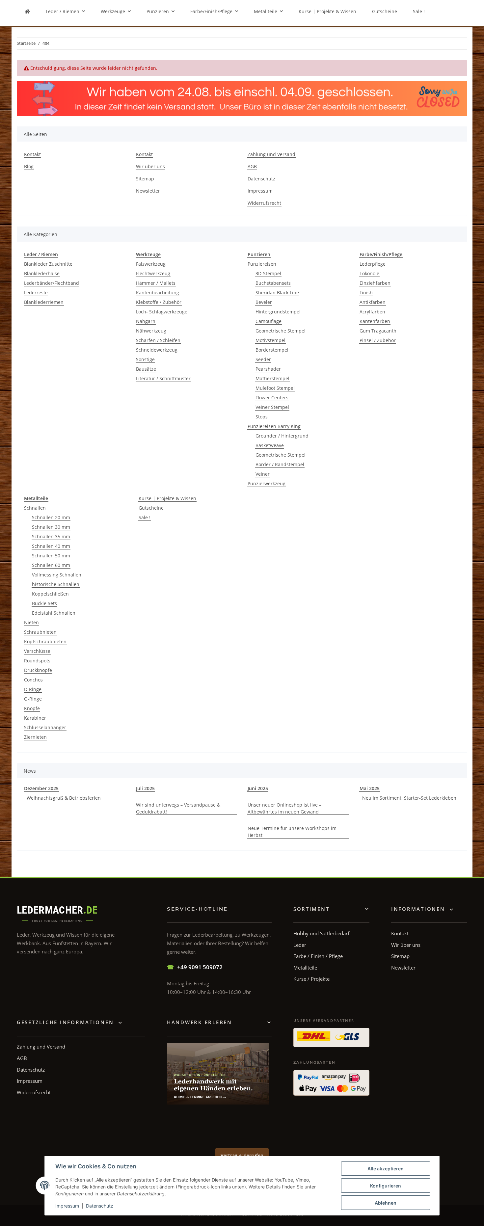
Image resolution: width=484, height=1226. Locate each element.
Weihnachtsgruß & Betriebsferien (64, 798)
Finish (366, 292)
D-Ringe (32, 689)
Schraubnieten (40, 632)
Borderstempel (271, 350)
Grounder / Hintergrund (282, 436)
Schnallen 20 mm (51, 517)
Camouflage (268, 321)
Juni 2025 (258, 788)
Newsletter (148, 191)
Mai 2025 (370, 788)
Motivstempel (270, 340)
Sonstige (145, 359)
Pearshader (268, 369)
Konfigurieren (385, 1185)
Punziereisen (262, 264)
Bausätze (146, 369)
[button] (422, 909)
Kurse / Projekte (311, 978)
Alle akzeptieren (385, 1168)
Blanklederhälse (42, 273)
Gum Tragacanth (378, 331)
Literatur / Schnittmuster (163, 378)
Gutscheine (151, 508)
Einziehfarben (375, 283)
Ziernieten (35, 737)
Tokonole (369, 273)
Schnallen (35, 508)
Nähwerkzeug (151, 331)
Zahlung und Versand (271, 154)
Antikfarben (373, 302)
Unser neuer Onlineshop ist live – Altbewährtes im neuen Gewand (284, 808)
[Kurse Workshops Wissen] (218, 1074)
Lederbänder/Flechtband (51, 283)
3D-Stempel (268, 273)
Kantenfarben (375, 321)
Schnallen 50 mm (51, 555)
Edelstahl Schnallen (53, 613)
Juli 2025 (145, 788)
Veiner (262, 474)
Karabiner (35, 718)
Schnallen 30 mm (51, 527)
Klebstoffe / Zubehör (158, 302)
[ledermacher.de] (27, 11)
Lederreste (36, 292)
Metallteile (305, 967)
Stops (261, 416)
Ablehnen (385, 1203)
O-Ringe (33, 699)
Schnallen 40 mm (51, 546)
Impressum (67, 1206)
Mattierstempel (272, 378)
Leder (299, 945)
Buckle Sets (44, 603)
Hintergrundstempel (278, 311)
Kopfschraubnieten (45, 641)
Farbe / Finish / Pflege (318, 956)
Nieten (31, 622)
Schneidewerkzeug (156, 350)
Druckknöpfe (38, 670)
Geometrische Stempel (280, 331)
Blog (29, 166)
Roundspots (37, 660)
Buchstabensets (273, 283)
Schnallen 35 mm (51, 536)
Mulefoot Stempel (275, 388)
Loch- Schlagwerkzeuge (161, 311)
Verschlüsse (37, 651)
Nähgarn (145, 321)
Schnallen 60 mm (51, 565)
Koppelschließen (50, 594)
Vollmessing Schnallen (56, 575)
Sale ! (144, 517)
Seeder (263, 359)
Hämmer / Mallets (155, 283)
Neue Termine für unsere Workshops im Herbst (292, 831)
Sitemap (145, 178)
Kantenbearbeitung (157, 292)
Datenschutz (99, 1206)
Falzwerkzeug (151, 264)
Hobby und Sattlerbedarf (321, 933)
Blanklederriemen (44, 302)
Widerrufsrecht (264, 203)
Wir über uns (150, 166)
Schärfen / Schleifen (158, 340)
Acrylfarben (372, 311)
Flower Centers (271, 397)
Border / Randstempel (279, 464)
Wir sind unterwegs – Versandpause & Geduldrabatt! (178, 808)
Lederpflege (373, 264)
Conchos (33, 680)
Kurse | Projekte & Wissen (167, 498)
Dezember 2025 (41, 788)
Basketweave (269, 445)
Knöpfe (32, 708)
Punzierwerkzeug (266, 483)
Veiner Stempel (272, 407)
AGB (252, 166)
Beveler (263, 302)
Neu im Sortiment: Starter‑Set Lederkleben (409, 798)
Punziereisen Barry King (274, 426)
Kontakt (32, 154)
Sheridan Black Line (277, 292)
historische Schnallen (55, 584)
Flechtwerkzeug (153, 273)
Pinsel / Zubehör (378, 340)
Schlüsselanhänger (45, 727)
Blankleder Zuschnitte (48, 264)
